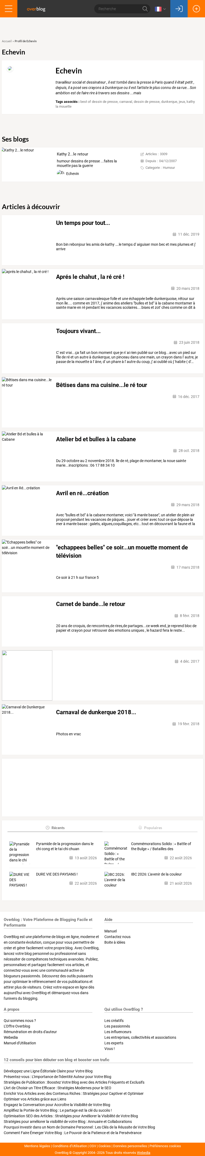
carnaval (125, 102)
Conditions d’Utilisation (70, 1146)
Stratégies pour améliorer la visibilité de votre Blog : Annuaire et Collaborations (68, 1121)
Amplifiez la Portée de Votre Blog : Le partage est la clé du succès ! (58, 1110)
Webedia (11, 1037)
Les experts (113, 1043)
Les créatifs (114, 1020)
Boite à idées (114, 942)
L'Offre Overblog (17, 1026)
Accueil (7, 41)
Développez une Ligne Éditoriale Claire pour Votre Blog (48, 1071)
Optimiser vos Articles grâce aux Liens (35, 1099)
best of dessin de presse (99, 102)
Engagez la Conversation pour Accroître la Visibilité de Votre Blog (57, 1105)
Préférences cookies (165, 1146)
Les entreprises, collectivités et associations (140, 1037)
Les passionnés (117, 1026)
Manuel (110, 931)
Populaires (153, 827)
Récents (58, 827)
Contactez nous (117, 937)
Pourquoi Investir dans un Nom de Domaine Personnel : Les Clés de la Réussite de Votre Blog (79, 1127)
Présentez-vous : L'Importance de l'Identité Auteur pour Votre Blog (57, 1077)
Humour (169, 168)
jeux (182, 102)
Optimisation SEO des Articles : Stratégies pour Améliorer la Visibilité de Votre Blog (71, 1116)
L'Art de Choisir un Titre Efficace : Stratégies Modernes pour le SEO (57, 1088)
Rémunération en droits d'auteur (30, 1032)
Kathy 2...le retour (72, 154)
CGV (92, 1146)
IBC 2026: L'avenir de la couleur (156, 874)
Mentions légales (37, 1146)
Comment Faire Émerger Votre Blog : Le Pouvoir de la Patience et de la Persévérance (72, 1133)
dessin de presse (147, 102)
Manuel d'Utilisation (20, 1043)
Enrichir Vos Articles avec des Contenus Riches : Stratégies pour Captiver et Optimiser (74, 1093)
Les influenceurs (117, 1032)
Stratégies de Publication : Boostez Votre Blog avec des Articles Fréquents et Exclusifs (74, 1082)
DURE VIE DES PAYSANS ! (57, 874)
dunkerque (169, 102)
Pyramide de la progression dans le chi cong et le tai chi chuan (64, 846)
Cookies (104, 1146)
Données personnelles (130, 1146)
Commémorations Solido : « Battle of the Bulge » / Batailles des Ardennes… (161, 847)
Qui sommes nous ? (20, 1020)
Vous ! (109, 1048)
